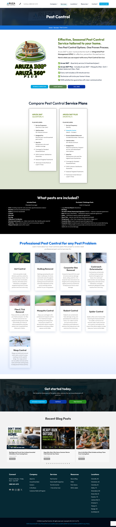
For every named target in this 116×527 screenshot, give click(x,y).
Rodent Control (70, 310)
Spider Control (96, 311)
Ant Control (19, 269)
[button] (46, 463)
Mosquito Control (71, 130)
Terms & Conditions (50, 523)
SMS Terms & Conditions (71, 523)
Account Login (104, 4)
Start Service (58, 86)
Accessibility (60, 523)
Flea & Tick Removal (20, 310)
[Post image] (23, 438)
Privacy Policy (40, 523)
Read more (12, 458)
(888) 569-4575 (14, 484)
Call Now (77, 86)
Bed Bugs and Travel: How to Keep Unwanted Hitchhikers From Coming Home (22, 453)
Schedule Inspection (39, 86)
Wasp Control (19, 350)
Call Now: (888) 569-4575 (31, 4)
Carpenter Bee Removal (71, 268)
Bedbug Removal (45, 269)
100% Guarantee (31, 523)
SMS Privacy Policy (84, 523)
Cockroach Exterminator (96, 267)
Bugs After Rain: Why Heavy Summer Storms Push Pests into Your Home (57, 453)
